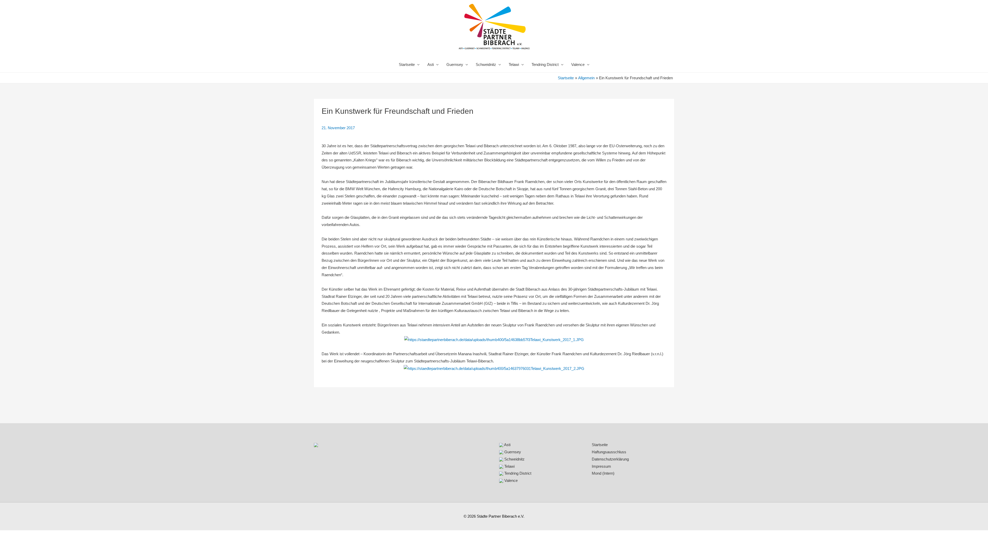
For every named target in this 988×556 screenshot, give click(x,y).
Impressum (601, 466)
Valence (578, 64)
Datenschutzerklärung (610, 459)
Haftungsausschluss (609, 452)
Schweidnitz (486, 64)
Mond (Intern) (603, 473)
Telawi (514, 64)
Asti (430, 64)
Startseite (407, 64)
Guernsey (454, 64)
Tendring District (545, 64)
